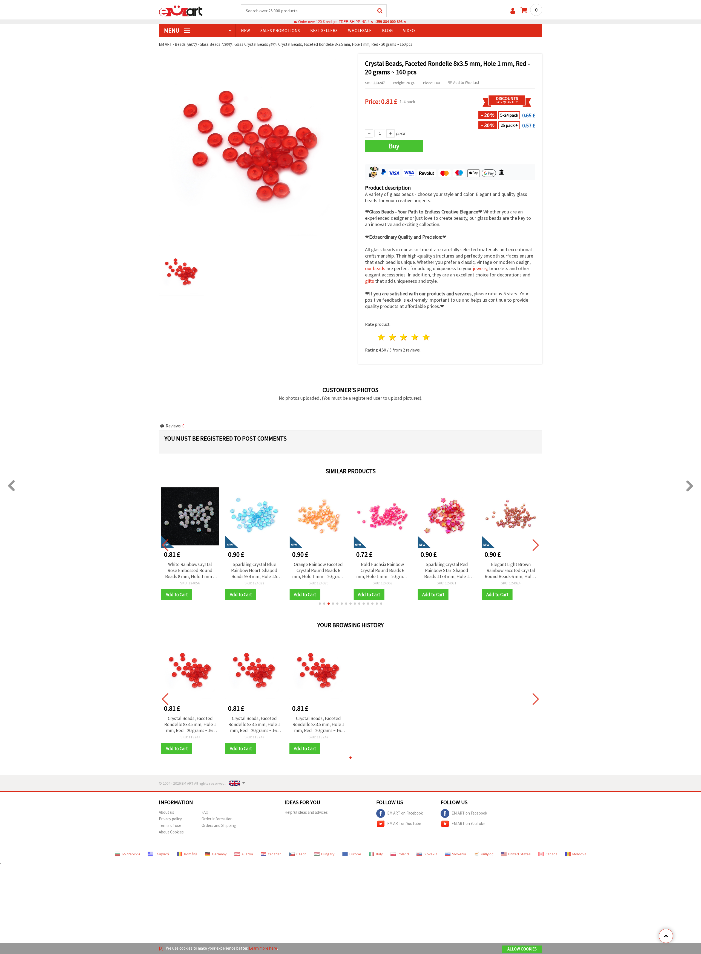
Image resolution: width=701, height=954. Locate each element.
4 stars (415, 337)
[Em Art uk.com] (181, 10)
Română (190, 854)
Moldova (579, 854)
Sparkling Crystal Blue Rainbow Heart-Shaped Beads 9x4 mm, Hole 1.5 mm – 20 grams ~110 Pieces (254, 570)
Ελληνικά (162, 854)
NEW (245, 30)
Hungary (328, 854)
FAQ (205, 812)
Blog (387, 30)
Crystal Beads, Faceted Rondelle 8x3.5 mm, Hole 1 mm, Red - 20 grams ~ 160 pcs (190, 724)
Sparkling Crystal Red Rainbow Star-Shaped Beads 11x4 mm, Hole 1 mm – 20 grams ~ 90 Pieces (446, 570)
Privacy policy (170, 818)
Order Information (217, 818)
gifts (369, 281)
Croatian (274, 854)
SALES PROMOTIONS (280, 30)
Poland (403, 854)
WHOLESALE (360, 30)
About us (166, 812)
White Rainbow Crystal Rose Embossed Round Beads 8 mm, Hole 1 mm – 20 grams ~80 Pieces (190, 570)
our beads (375, 268)
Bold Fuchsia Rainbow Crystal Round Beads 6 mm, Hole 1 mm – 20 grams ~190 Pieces (382, 570)
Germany (219, 854)
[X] (161, 948)
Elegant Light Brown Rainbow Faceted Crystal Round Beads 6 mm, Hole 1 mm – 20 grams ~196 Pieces (511, 570)
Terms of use (170, 825)
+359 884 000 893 (388, 22)
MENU (172, 30)
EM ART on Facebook (405, 813)
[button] (320, 603)
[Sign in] (512, 11)
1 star (381, 337)
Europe (355, 854)
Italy (379, 854)
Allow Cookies (522, 949)
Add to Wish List (466, 83)
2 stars (392, 337)
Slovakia (430, 854)
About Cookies (171, 832)
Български (131, 854)
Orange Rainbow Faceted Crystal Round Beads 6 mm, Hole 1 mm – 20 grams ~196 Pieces (318, 570)
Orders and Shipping (219, 825)
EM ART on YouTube (404, 823)
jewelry (480, 268)
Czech (301, 854)
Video (409, 30)
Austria (247, 854)
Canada (551, 854)
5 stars (426, 337)
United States (519, 854)
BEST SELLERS (324, 30)
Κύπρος (487, 854)
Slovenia (459, 854)
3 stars (404, 337)
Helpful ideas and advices (306, 812)
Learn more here (263, 948)
